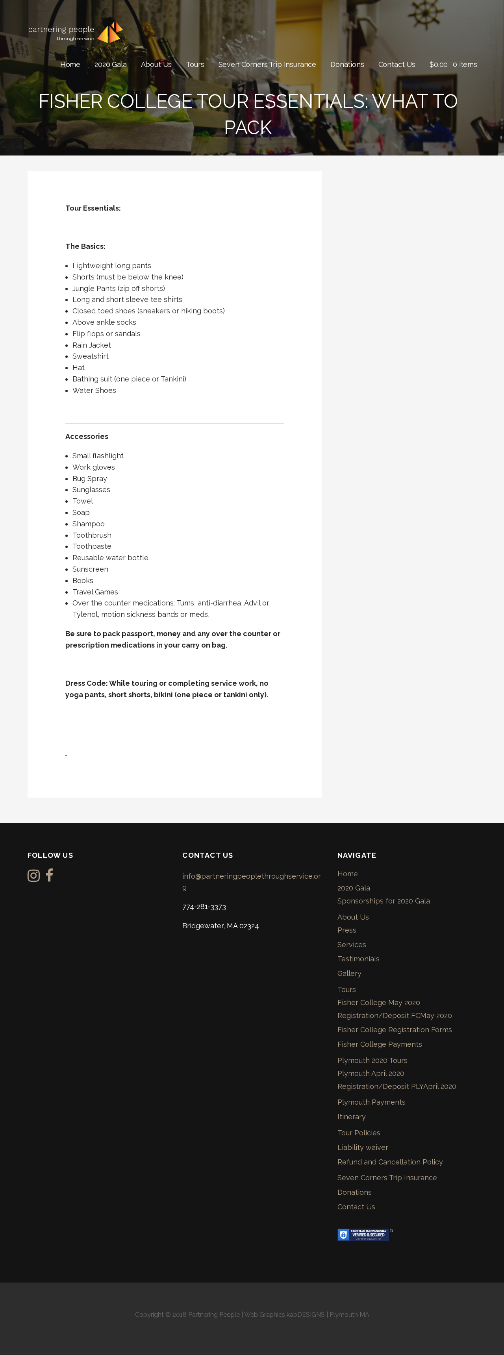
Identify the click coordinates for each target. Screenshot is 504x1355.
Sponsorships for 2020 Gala (383, 901)
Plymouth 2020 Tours (372, 1060)
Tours (195, 64)
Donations (347, 64)
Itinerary (351, 1117)
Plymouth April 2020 (370, 1073)
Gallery (349, 973)
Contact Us (396, 64)
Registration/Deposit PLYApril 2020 (396, 1086)
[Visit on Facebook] (49, 878)
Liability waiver (362, 1147)
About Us (156, 64)
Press (346, 930)
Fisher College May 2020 (378, 1002)
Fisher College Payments (379, 1044)
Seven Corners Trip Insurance (268, 64)
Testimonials (358, 959)
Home (70, 64)
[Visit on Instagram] (34, 878)
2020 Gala (110, 64)
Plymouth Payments (371, 1102)
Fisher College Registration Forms (394, 1030)
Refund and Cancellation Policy (390, 1162)
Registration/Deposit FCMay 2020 (394, 1015)
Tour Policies (358, 1133)
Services (351, 944)
